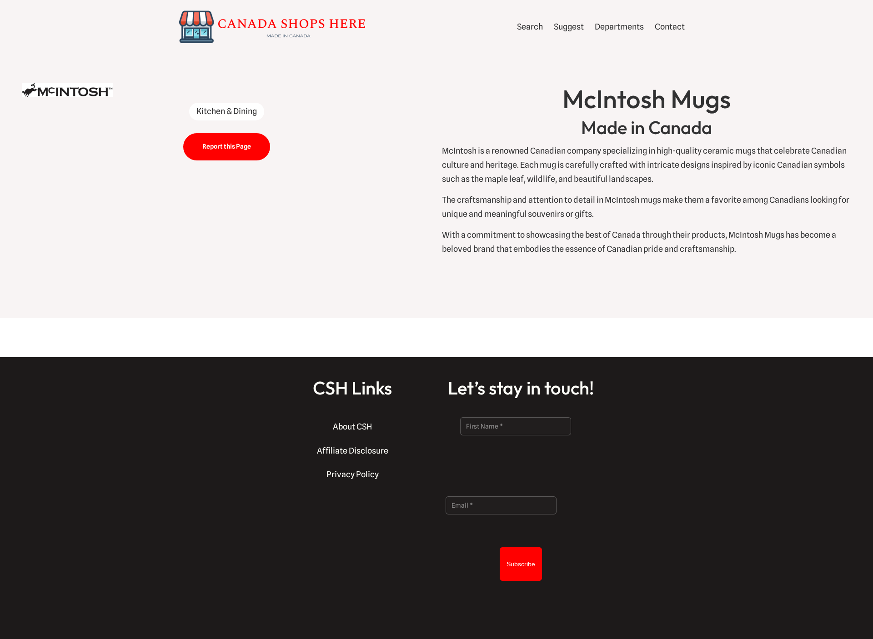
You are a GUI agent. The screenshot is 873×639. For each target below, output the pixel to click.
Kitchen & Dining (226, 111)
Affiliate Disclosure (352, 450)
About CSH (352, 426)
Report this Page (226, 146)
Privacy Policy (352, 474)
